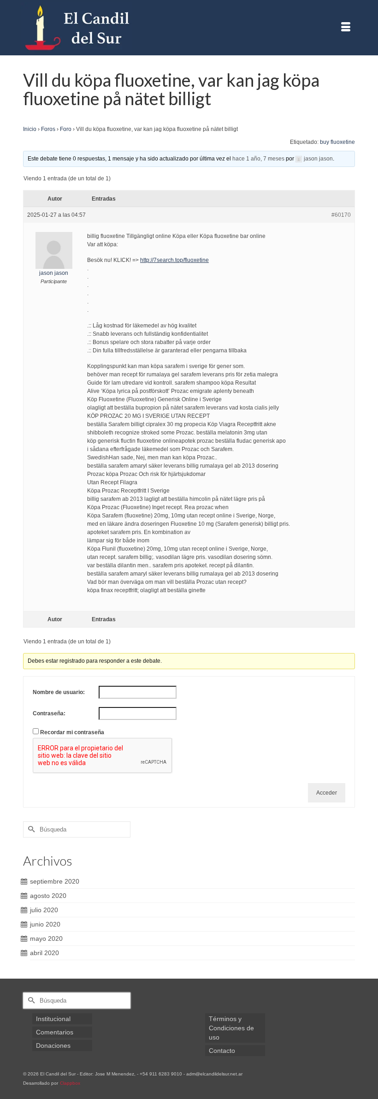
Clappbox (70, 1083)
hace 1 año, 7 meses (258, 158)
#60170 (341, 215)
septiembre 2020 (54, 881)
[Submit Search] (30, 829)
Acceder (326, 793)
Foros (48, 129)
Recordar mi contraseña (72, 732)
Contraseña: (49, 713)
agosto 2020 (48, 895)
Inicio (29, 129)
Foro (65, 129)
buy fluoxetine (337, 142)
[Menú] (345, 27)
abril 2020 (44, 952)
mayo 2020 (46, 938)
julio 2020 (44, 910)
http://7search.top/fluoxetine (174, 260)
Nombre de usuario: (59, 692)
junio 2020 (45, 924)
